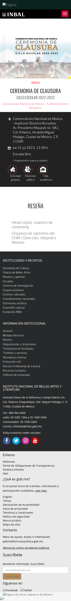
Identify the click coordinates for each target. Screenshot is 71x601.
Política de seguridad (16, 516)
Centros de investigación (18, 286)
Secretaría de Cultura (16, 268)
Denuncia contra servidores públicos (26, 548)
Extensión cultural (14, 308)
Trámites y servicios (15, 353)
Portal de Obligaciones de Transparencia (29, 465)
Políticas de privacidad (16, 375)
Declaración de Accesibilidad (21, 504)
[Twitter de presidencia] (26, 590)
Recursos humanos (14, 370)
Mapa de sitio (11, 524)
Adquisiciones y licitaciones (19, 344)
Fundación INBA (12, 312)
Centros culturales (14, 294)
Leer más (41, 490)
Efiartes (7, 340)
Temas (7, 501)
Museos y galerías (14, 277)
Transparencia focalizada (18, 348)
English (7, 497)
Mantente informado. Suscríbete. (24, 564)
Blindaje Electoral (13, 335)
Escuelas (8, 281)
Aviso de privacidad (15, 508)
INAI (5, 473)
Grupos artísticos (13, 290)
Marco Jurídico (12, 520)
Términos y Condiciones (18, 512)
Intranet (8, 331)
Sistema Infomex (13, 469)
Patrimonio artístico (15, 303)
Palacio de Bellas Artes (16, 272)
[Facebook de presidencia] (10, 590)
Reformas (9, 461)
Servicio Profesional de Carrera (21, 366)
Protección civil (12, 362)
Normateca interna (14, 357)
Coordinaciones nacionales (19, 299)
